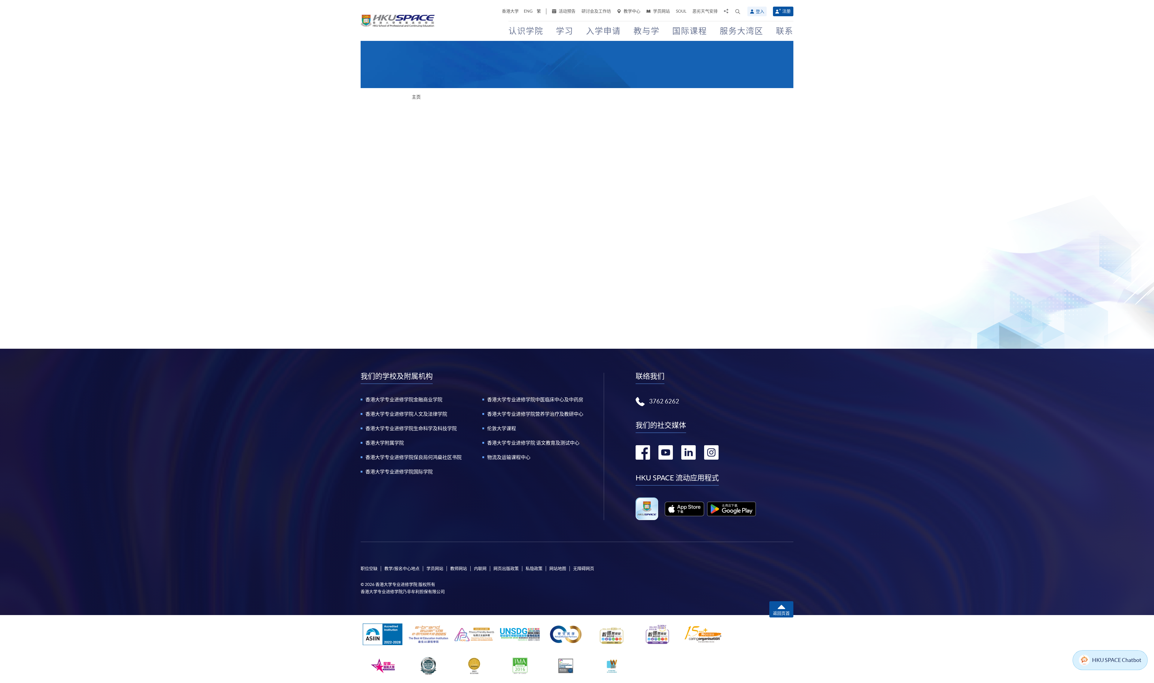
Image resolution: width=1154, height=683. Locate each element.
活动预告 (566, 11)
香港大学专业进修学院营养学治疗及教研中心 (535, 414)
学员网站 (661, 11)
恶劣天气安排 (705, 11)
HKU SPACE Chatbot (1116, 660)
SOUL (681, 11)
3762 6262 (664, 401)
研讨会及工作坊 (596, 11)
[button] (737, 11)
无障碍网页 (583, 568)
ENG (528, 11)
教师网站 (458, 568)
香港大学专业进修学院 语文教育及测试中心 (533, 443)
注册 (786, 11)
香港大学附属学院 (384, 443)
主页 (416, 97)
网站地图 (557, 568)
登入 (760, 11)
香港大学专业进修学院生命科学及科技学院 (411, 428)
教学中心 (631, 11)
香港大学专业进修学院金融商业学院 (403, 399)
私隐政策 (534, 568)
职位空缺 (369, 568)
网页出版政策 (506, 568)
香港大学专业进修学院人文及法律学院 (406, 414)
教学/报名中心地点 (402, 568)
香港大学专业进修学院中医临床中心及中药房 (535, 399)
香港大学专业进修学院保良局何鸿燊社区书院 (413, 457)
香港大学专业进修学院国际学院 (399, 471)
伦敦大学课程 (501, 428)
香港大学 (510, 11)
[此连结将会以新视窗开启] (684, 509)
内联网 (480, 568)
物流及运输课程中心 (508, 457)
